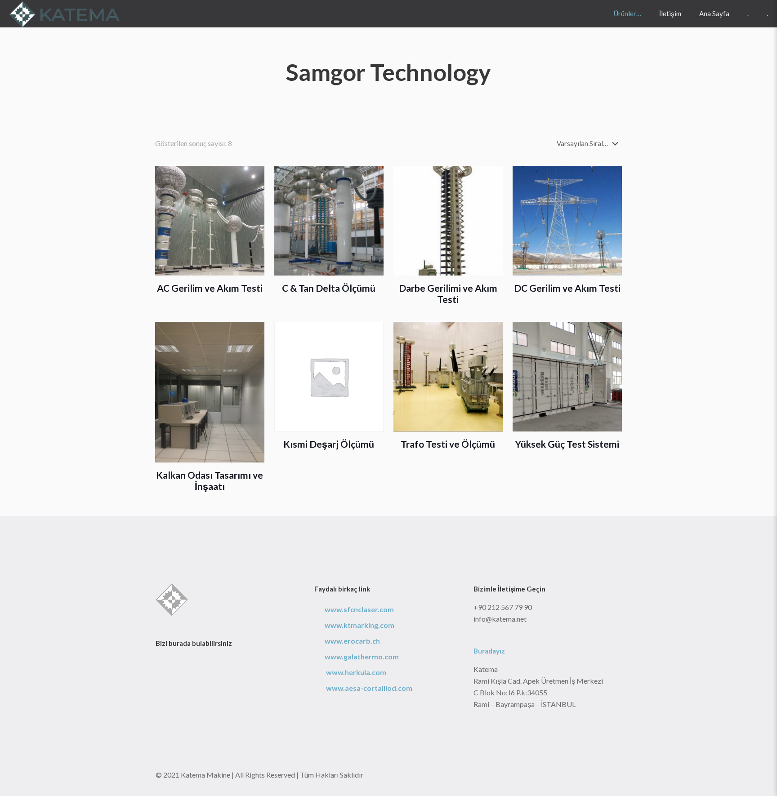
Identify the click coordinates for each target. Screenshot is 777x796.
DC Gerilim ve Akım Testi (567, 287)
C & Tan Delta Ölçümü (328, 287)
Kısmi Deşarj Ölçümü (328, 443)
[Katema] (65, 13)
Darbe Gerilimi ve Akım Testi (448, 293)
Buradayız (489, 651)
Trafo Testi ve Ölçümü (448, 443)
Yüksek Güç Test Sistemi (567, 443)
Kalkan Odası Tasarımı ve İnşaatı (209, 480)
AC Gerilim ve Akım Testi (210, 287)
